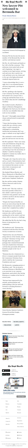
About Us (7, 418)
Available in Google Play (13, 374)
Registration (19, 420)
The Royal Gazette (18, 321)
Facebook (8, 432)
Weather (18, 406)
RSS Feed (20, 435)
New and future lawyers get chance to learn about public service (16, 357)
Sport (7, 406)
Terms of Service (20, 426)
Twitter (7, 435)
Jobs (18, 401)
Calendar (19, 409)
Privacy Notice (20, 423)
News (7, 401)
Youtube (20, 432)
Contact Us (8, 421)
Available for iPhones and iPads (14, 370)
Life (6, 409)
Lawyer (17, 325)
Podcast (19, 438)
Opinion (7, 412)
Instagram (8, 438)
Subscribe (8, 424)
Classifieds (19, 404)
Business (7, 404)
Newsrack (19, 412)
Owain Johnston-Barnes (9, 16)
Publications (7, 325)
